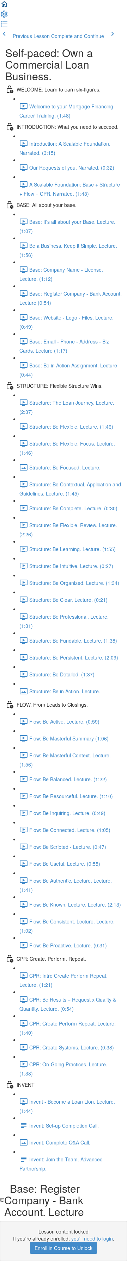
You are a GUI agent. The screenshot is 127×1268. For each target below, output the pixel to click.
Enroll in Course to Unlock (63, 1247)
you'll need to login (92, 1238)
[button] (4, 6)
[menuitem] (4, 16)
